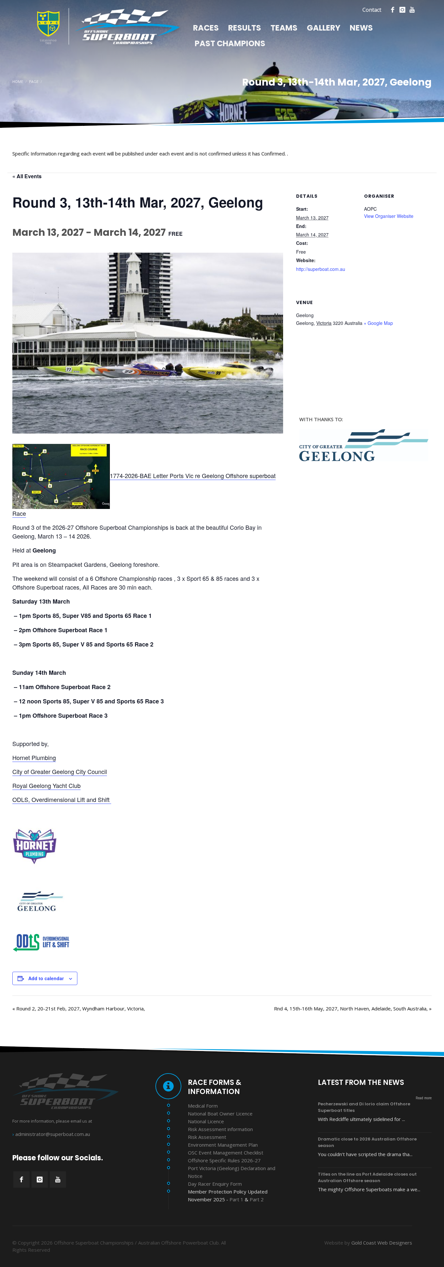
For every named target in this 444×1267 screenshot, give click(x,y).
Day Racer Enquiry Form (215, 1183)
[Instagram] (402, 10)
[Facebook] (393, 10)
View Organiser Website (388, 216)
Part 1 (236, 1199)
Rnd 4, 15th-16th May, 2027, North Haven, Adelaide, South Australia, (353, 1008)
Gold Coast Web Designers (381, 1242)
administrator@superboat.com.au (52, 1134)
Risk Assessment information (220, 1129)
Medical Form (203, 1105)
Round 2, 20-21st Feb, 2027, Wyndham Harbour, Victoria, (78, 1008)
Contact (371, 9)
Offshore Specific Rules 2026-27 (224, 1160)
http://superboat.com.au (320, 269)
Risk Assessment (207, 1137)
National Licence (206, 1121)
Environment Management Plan (223, 1144)
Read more (424, 1098)
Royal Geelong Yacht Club (46, 785)
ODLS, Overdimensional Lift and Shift (61, 799)
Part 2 (257, 1199)
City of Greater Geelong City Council (59, 771)
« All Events (27, 176)
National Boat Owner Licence (220, 1113)
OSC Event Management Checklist (225, 1152)
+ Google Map (378, 323)
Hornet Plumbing (34, 757)
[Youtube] (412, 10)
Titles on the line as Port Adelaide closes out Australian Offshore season (367, 1177)
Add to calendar (46, 978)
